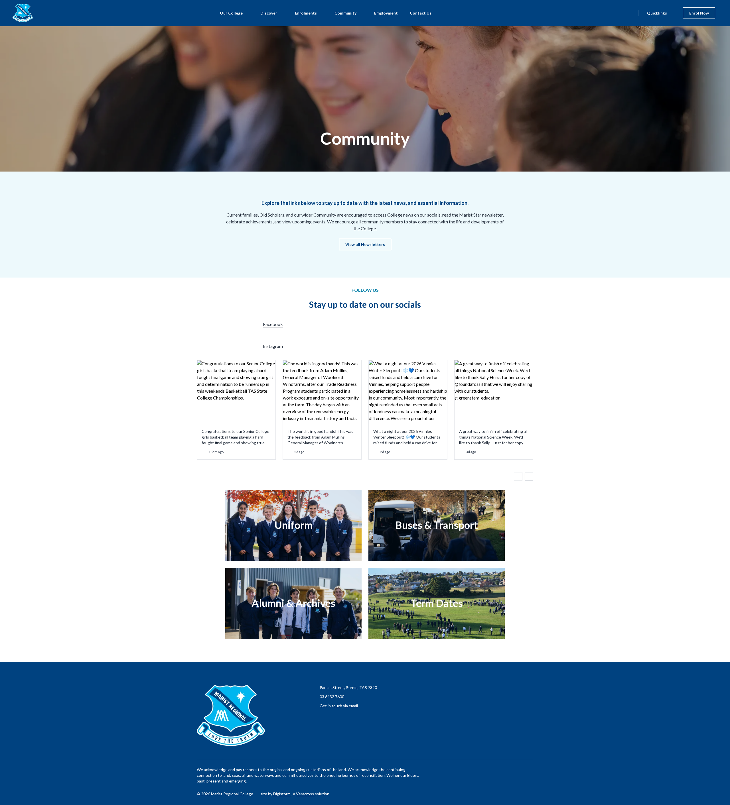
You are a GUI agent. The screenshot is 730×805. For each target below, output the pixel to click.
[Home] (19, 13)
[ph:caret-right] (529, 476)
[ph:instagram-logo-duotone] (529, 794)
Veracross (305, 793)
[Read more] (514, 794)
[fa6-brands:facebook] (514, 794)
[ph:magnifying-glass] (630, 13)
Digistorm (282, 793)
